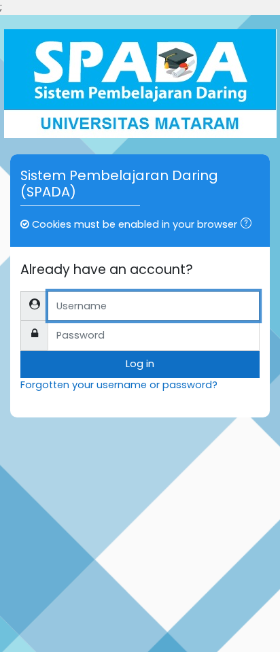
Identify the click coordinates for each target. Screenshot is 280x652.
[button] (249, 225)
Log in (140, 364)
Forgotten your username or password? (118, 385)
